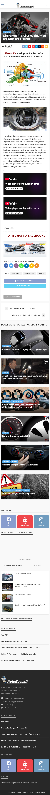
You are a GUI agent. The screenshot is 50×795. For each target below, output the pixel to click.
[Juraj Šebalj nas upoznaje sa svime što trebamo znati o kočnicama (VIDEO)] (25, 371)
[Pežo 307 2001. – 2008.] (7, 598)
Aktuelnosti (8, 490)
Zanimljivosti (17, 401)
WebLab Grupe (21, 792)
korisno (41, 273)
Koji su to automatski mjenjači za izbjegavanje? (24, 349)
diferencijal (16, 273)
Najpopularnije (14, 566)
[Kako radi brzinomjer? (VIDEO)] (25, 428)
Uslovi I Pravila (7, 783)
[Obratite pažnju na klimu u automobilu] (25, 457)
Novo (38, 566)
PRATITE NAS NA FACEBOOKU (25, 235)
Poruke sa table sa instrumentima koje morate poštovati (28, 585)
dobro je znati (29, 273)
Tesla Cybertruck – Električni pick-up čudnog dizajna (20, 648)
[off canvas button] (2, 5)
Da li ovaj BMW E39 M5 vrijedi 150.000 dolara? (18, 660)
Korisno (7, 32)
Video (5, 372)
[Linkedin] (26, 265)
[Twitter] (11, 265)
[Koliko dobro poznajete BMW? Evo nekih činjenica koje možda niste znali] (25, 400)
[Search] (47, 5)
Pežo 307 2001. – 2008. (23, 595)
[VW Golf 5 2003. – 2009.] (7, 577)
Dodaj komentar (13, 297)
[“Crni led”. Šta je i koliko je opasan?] (25, 486)
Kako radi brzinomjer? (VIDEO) (16, 436)
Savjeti (14, 461)
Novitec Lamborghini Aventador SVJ (14, 641)
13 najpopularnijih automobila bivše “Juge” (30, 605)
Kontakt (34, 783)
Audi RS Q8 (5, 635)
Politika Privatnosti (21, 783)
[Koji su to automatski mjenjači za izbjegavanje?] (25, 342)
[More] (36, 265)
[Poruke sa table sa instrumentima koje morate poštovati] (7, 587)
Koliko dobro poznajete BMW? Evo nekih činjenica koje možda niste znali (21, 406)
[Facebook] (6, 265)
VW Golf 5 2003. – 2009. (23, 574)
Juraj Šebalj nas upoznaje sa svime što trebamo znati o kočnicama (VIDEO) (24, 377)
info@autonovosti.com (17, 705)
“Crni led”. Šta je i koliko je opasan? (18, 493)
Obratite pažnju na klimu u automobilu (20, 465)
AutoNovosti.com (17, 708)
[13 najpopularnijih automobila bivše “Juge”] (7, 608)
